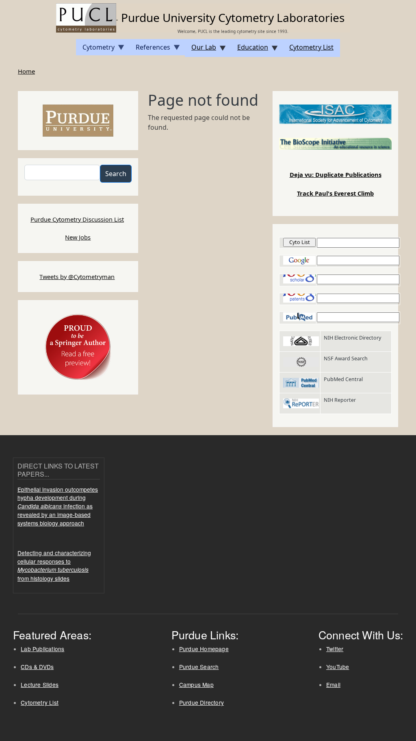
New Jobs (78, 237)
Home (26, 71)
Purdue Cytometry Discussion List (77, 219)
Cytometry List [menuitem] (311, 47)
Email (333, 684)
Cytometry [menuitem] (95, 49)
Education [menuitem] (249, 50)
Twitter (334, 649)
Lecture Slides (39, 684)
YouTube (337, 667)
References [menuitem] (149, 49)
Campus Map (196, 684)
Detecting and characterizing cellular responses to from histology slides (54, 565)
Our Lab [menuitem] (200, 50)
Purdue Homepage (204, 649)
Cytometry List (39, 702)
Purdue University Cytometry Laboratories (232, 17)
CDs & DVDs (37, 667)
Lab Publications (42, 649)
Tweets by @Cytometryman (77, 276)
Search (115, 173)
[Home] (87, 17)
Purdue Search (199, 667)
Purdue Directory (201, 702)
